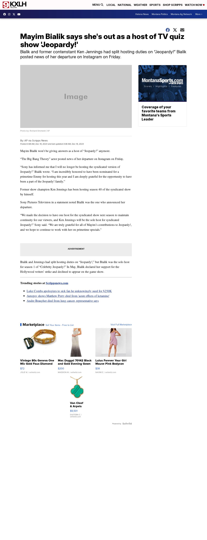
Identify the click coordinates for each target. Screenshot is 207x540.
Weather (140, 4)
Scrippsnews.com (57, 283)
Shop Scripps (173, 4)
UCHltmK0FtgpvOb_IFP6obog (19, 14)
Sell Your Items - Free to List (60, 325)
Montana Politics (160, 14)
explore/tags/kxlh (10, 14)
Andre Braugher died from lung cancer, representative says (63, 301)
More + (198, 14)
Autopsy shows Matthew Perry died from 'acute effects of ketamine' (68, 296)
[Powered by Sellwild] (127, 423)
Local (111, 4)
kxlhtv (5, 14)
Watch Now (194, 4)
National (124, 4)
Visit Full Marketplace (121, 324)
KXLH (15, 14)
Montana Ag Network (181, 14)
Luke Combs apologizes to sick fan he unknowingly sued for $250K (69, 291)
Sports (155, 4)
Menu (96, 4)
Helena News (142, 14)
